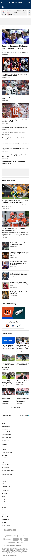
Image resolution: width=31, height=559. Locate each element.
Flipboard (4, 510)
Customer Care (6, 486)
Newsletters (5, 519)
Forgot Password (6, 525)
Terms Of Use (6, 465)
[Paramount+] (7, 539)
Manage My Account (7, 517)
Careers (4, 449)
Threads (4, 507)
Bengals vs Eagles (13, 318)
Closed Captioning (7, 474)
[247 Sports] (10, 535)
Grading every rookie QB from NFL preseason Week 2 (15, 90)
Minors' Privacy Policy (8, 470)
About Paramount (7, 452)
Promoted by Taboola (23, 415)
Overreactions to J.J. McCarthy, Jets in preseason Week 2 (15, 40)
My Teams (4, 522)
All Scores (10, 12)
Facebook (4, 502)
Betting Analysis (6, 434)
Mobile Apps (5, 440)
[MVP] (26, 539)
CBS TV (4, 458)
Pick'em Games (6, 426)
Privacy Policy (5, 467)
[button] (2, 2)
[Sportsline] (21, 536)
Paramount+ (5, 455)
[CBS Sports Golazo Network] (15, 533)
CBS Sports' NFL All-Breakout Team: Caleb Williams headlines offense (15, 67)
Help (3, 484)
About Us (4, 447)
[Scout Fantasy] (11, 542)
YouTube (4, 493)
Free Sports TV (6, 432)
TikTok (3, 496)
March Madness (6, 437)
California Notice (6, 477)
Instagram (4, 499)
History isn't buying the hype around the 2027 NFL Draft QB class (15, 113)
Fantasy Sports (6, 429)
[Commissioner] (17, 539)
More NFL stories (15, 407)
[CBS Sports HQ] (22, 530)
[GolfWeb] (20, 542)
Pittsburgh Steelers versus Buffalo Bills (20, 12)
